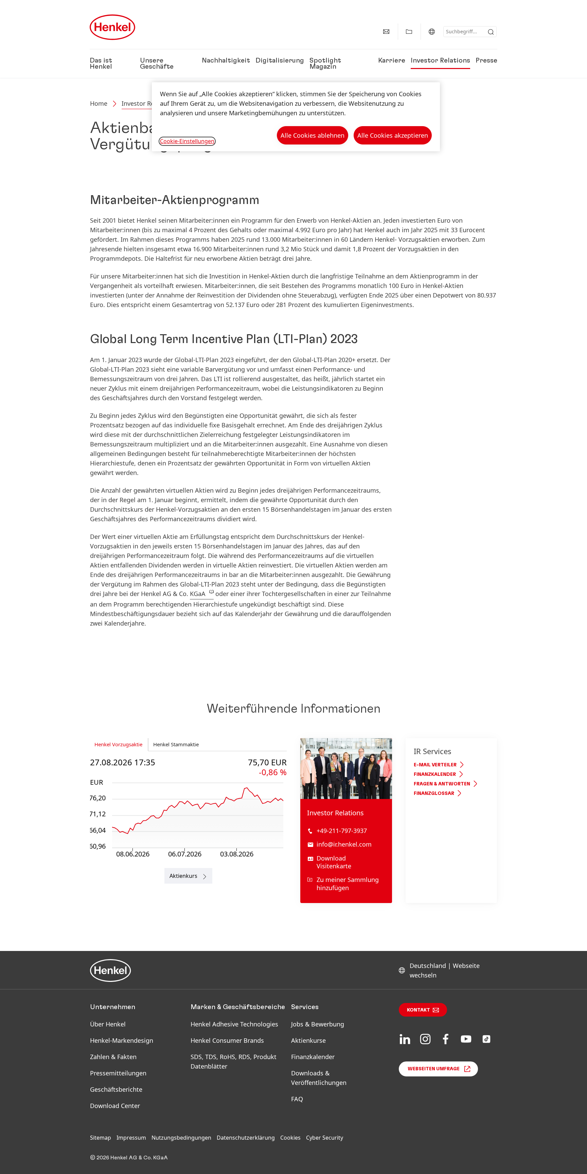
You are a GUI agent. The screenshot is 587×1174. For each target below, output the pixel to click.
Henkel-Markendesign (121, 1040)
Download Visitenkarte (334, 862)
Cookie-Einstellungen (187, 141)
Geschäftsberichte (116, 1089)
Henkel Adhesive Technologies (234, 1024)
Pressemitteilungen (118, 1073)
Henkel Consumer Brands (227, 1040)
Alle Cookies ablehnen (312, 135)
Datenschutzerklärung (246, 1137)
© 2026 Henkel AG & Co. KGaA (129, 1157)
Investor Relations (440, 60)
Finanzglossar (434, 793)
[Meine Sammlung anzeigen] (409, 31)
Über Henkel (108, 1024)
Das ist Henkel (101, 63)
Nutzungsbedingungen (181, 1137)
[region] (296, 116)
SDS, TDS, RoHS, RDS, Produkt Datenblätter (234, 1061)
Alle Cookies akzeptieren (392, 135)
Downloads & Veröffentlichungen (318, 1078)
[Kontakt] (386, 31)
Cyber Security (324, 1137)
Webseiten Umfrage (434, 1069)
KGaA (198, 594)
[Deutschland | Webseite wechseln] (432, 31)
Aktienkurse (308, 1040)
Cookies (290, 1137)
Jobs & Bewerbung (317, 1024)
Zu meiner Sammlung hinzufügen (348, 883)
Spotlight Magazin (325, 63)
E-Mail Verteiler (435, 765)
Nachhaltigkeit (226, 60)
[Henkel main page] (112, 27)
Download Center (115, 1106)
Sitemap (100, 1137)
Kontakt (418, 1010)
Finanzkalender (435, 774)
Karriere (391, 60)
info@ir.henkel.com (344, 844)
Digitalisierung (279, 60)
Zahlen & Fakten (113, 1057)
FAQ (297, 1099)
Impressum (131, 1137)
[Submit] (490, 32)
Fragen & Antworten (442, 784)
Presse (486, 60)
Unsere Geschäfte (157, 63)
